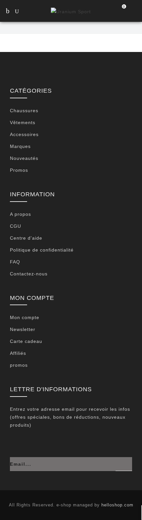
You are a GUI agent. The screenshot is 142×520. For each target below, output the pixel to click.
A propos (20, 214)
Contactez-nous (29, 273)
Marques (20, 146)
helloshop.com (117, 504)
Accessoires (24, 134)
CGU (15, 226)
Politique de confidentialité (42, 250)
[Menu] (7, 11)
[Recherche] (23, 12)
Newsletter (22, 329)
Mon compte (24, 317)
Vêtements (22, 122)
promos (19, 365)
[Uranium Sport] (71, 11)
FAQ (15, 261)
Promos (19, 170)
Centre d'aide (26, 238)
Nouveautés (24, 158)
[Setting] (134, 11)
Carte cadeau (26, 341)
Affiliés (18, 353)
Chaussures (24, 110)
